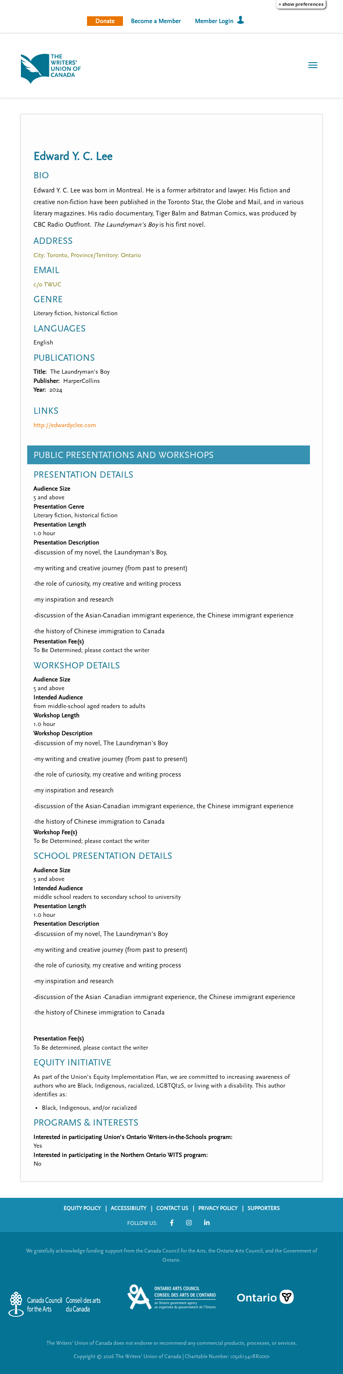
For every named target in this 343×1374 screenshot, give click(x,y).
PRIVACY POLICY (218, 1208)
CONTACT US (172, 1208)
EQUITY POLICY (82, 1208)
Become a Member (156, 21)
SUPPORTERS (264, 1208)
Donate (105, 21)
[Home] (54, 68)
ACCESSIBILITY (128, 1208)
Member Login (214, 21)
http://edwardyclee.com (64, 425)
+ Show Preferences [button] (301, 4)
